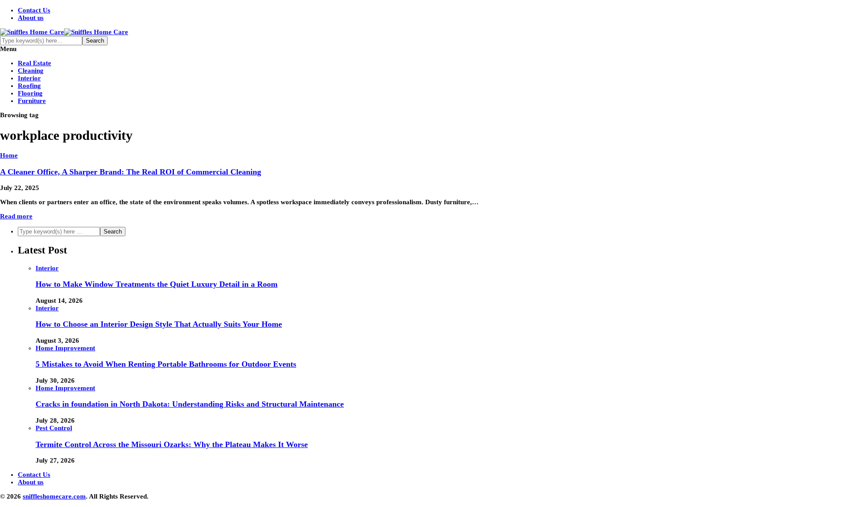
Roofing (29, 85)
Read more (16, 216)
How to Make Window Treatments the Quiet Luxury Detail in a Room (157, 284)
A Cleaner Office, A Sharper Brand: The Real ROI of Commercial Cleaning (130, 171)
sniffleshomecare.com (54, 496)
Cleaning (31, 70)
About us (31, 17)
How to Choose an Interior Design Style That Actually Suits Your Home (159, 324)
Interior (29, 78)
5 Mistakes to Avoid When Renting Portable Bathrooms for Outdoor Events (166, 364)
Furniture (32, 100)
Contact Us (34, 10)
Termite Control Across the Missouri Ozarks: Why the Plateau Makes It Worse (172, 444)
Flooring (30, 93)
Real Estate (34, 63)
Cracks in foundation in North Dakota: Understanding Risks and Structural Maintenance (190, 404)
